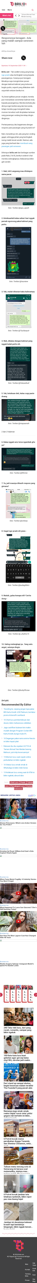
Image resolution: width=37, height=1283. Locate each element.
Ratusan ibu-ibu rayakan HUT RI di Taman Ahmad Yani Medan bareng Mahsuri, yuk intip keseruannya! (28, 15)
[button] (16, 15)
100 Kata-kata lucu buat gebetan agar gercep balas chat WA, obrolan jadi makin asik (17, 1058)
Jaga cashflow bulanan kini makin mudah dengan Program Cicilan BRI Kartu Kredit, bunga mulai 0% (18, 730)
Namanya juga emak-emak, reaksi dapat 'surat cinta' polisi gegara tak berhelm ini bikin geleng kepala (18, 1114)
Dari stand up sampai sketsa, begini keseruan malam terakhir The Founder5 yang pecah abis (18, 1085)
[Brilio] (18, 4)
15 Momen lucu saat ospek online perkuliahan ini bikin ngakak (17, 758)
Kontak (27, 1270)
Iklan (26, 1264)
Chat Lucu (14, 782)
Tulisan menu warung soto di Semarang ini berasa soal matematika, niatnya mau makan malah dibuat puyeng (17, 1170)
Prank (23, 782)
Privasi (27, 1280)
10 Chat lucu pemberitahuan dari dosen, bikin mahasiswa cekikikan (17, 721)
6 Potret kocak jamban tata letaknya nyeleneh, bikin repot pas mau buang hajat (17, 1196)
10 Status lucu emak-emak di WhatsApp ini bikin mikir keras (16, 766)
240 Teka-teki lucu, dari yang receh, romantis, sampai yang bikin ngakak (17, 1030)
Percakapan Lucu (18, 786)
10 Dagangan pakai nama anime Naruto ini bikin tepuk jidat (19, 740)
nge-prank (6, 75)
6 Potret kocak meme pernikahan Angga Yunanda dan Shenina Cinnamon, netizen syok (18, 1142)
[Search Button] (33, 10)
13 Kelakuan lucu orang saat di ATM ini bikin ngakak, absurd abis (19, 774)
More (10, 10)
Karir (34, 1275)
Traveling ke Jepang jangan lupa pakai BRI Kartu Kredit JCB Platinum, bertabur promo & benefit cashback (19, 712)
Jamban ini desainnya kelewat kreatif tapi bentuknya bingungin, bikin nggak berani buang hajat (18, 1225)
